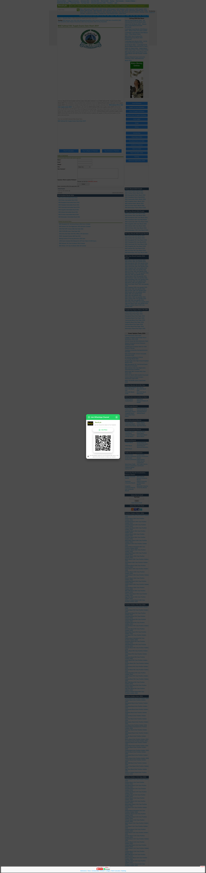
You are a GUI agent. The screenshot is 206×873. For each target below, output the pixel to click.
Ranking (123, 870)
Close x (203, 866)
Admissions (83, 870)
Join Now (104, 430)
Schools (102, 870)
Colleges (107, 870)
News (89, 870)
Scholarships (95, 870)
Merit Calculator (115, 870)
